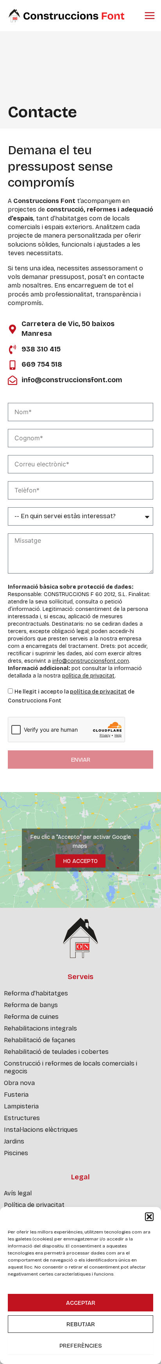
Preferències (80, 1345)
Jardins (14, 1141)
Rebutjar (80, 1324)
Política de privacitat (34, 1205)
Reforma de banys (31, 1005)
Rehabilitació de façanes (39, 1040)
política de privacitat (88, 675)
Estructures (22, 1118)
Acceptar (80, 1302)
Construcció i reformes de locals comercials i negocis (70, 1067)
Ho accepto (80, 860)
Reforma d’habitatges (36, 993)
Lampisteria (21, 1106)
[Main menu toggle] (149, 15)
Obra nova (19, 1083)
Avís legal (18, 1193)
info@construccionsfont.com (90, 661)
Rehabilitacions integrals (40, 1028)
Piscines (16, 1153)
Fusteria (16, 1094)
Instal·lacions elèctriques (41, 1129)
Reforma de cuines (31, 1016)
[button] (149, 1217)
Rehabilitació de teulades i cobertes (56, 1051)
